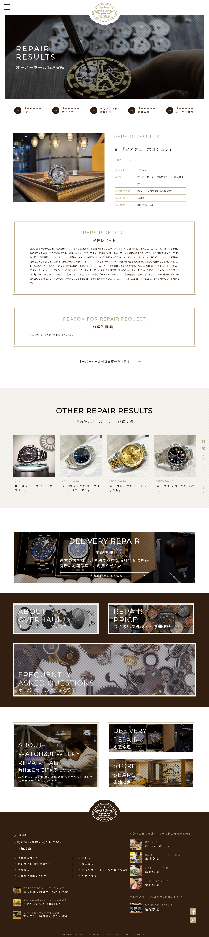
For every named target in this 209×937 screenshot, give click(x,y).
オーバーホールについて (72, 110)
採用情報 (87, 864)
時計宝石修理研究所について (40, 842)
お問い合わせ (90, 876)
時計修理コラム (28, 858)
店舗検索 (24, 849)
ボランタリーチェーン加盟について (105, 870)
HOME (23, 835)
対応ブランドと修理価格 (110, 110)
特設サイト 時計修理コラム (36, 864)
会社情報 (24, 870)
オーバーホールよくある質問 (186, 110)
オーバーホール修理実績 (148, 110)
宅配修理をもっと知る (107, 576)
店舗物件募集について (32, 876)
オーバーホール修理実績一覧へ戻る (104, 361)
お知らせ (87, 858)
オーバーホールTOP (34, 110)
